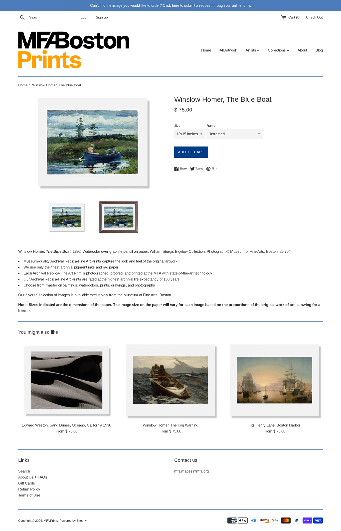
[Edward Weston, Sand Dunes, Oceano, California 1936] (66, 380)
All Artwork (228, 50)
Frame (210, 126)
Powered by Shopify (73, 520)
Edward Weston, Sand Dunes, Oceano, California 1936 (66, 425)
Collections (277, 50)
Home (206, 50)
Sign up (102, 17)
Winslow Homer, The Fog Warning (170, 425)
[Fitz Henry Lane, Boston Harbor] (274, 380)
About (302, 50)
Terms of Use (29, 495)
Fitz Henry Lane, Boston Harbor (274, 425)
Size (177, 126)
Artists (251, 50)
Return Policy (29, 489)
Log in (85, 17)
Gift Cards (26, 483)
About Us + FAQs (32, 477)
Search (24, 471)
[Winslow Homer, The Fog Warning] (170, 380)
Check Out (314, 17)
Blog (319, 50)
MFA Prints (51, 520)
